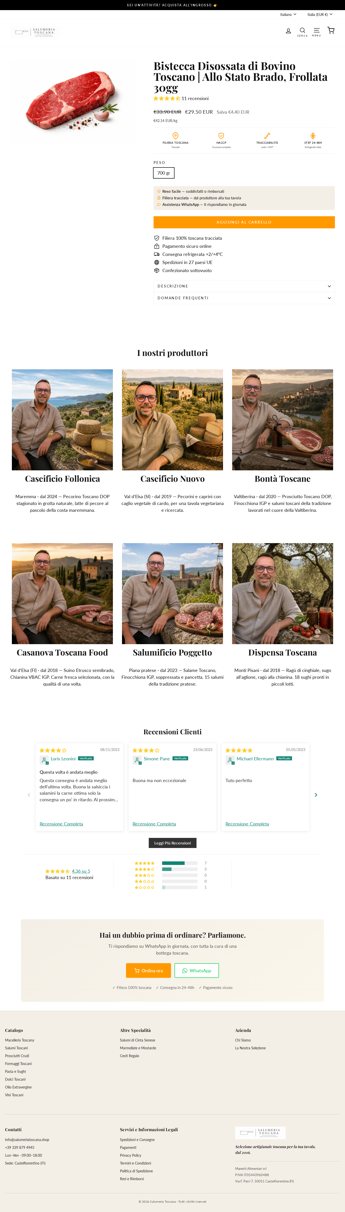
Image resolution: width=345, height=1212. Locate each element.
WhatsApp (200, 970)
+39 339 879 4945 (19, 1147)
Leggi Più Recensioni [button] (172, 842)
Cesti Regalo (129, 1056)
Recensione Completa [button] (61, 824)
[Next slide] (316, 795)
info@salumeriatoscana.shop (27, 1139)
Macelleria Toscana (19, 1040)
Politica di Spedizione (136, 1171)
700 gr (163, 173)
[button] (168, 98)
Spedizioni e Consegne (137, 1139)
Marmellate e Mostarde (138, 1048)
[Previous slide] (29, 795)
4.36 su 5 (81, 871)
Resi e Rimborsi (132, 1179)
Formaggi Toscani (18, 1063)
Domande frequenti (183, 298)
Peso (159, 162)
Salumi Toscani (16, 1048)
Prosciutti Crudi (17, 1056)
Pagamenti (128, 1147)
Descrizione (173, 286)
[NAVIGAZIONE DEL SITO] (317, 30)
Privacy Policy (130, 1155)
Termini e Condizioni (135, 1163)
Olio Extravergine (18, 1087)
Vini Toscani (14, 1095)
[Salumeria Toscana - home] (260, 1133)
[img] (53, 750)
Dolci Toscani (15, 1079)
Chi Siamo (243, 1040)
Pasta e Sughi (15, 1071)
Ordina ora (152, 970)
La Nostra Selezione (250, 1048)
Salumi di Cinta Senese (137, 1040)
